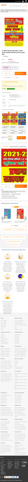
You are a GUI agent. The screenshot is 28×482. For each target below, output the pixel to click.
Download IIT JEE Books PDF (20, 434)
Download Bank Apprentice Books (7, 412)
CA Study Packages (4, 342)
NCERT (2, 329)
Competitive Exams (8, 9)
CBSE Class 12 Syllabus (5, 348)
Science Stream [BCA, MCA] (20, 323)
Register (19, 1)
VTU (15, 326)
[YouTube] (26, 462)
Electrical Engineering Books (20, 426)
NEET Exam (17, 340)
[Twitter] (24, 462)
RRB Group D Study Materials (20, 409)
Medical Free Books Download (20, 448)
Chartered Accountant (19, 367)
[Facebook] (23, 462)
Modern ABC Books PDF (5, 381)
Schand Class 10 (4, 399)
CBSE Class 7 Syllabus (5, 356)
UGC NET (16, 361)
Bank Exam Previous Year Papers (7, 415)
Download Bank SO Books (5, 410)
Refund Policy (3, 473)
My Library (17, 467)
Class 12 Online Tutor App (5, 448)
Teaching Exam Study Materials (6, 440)
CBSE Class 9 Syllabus (5, 353)
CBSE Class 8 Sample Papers (20, 354)
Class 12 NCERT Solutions (6, 361)
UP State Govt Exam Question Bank (8, 196)
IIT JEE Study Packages (5, 423)
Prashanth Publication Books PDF (7, 379)
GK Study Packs (4, 424)
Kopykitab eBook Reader (10, 464)
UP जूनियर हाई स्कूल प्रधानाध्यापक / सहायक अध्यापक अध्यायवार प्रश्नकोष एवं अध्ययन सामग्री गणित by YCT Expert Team (13, 192)
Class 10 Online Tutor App (5, 449)
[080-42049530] (23, 1)
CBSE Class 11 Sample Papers (20, 350)
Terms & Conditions (3, 467)
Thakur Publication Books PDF (6, 376)
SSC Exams (17, 342)
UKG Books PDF (18, 402)
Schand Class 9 (4, 401)
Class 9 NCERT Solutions (5, 368)
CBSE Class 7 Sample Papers (20, 356)
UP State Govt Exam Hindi (16, 194)
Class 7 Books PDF (18, 396)
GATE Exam (17, 337)
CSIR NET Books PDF (5, 437)
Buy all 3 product (21, 137)
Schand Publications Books (6, 395)
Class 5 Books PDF (18, 399)
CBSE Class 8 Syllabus (5, 354)
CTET (16, 365)
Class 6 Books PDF (18, 398)
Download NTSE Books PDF (20, 437)
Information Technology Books (20, 427)
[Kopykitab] (3, 4)
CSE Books (17, 423)
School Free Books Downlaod (20, 452)
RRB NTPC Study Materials (20, 410)
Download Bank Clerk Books (6, 409)
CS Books (2, 336)
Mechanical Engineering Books (20, 421)
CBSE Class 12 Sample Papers (20, 348)
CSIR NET (16, 362)
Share (17, 77)
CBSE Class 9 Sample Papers (20, 353)
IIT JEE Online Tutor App (5, 445)
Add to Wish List (8, 77)
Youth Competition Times (14, 94)
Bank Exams (17, 336)
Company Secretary (18, 368)
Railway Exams (17, 334)
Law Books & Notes (18, 329)
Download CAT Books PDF (20, 440)
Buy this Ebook (7, 229)
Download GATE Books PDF (20, 438)
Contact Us (2, 457)
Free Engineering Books (19, 320)
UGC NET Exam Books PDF (6, 434)
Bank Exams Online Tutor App (6, 446)
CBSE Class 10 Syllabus (5, 351)
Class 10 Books (3, 323)
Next (25, 218)
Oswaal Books (3, 326)
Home (2, 9)
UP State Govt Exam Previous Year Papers (9, 197)
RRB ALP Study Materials (19, 413)
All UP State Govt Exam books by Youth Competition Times (16, 97)
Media (2, 469)
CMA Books (3, 337)
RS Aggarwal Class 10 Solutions (7, 367)
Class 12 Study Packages (5, 421)
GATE (16, 364)
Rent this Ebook (20, 229)
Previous (2, 218)
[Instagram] (24, 466)
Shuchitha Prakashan (5, 339)
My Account (17, 463)
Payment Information (3, 471)
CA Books (2, 334)
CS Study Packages (4, 343)
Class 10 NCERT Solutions (6, 364)
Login (16, 1)
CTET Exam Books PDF (5, 435)
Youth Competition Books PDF (6, 375)
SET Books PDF (4, 438)
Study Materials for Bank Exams (6, 413)
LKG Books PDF (18, 401)
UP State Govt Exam (5, 194)
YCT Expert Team (12, 99)
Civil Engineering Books (19, 424)
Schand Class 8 (4, 402)
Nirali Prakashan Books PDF (6, 373)
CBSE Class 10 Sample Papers (20, 351)
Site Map (9, 467)
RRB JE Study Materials (19, 407)
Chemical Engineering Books (20, 429)
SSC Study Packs (4, 426)
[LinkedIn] (23, 466)
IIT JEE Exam (17, 339)
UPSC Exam (17, 343)
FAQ (1, 463)
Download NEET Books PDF (20, 435)
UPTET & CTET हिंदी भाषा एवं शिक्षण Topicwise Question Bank (20, 222)
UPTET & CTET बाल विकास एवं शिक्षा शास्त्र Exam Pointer (7, 222)
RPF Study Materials (18, 412)
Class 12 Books (3, 320)
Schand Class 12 (4, 396)
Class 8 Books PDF (18, 395)
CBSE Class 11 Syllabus (5, 350)
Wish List (16, 466)
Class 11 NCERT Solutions (6, 362)
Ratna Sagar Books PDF (5, 378)
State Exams (16, 9)
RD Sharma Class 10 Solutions (6, 365)
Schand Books (3, 340)
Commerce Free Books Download (21, 454)
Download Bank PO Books (5, 407)
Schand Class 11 (4, 398)
